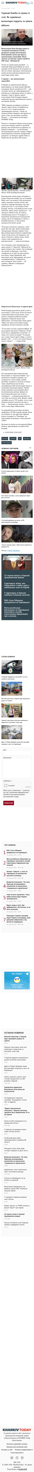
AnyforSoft (22, 1469)
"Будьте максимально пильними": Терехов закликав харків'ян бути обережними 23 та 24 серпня (16, 1111)
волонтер (4, 438)
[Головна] (16, 3)
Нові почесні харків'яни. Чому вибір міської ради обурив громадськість (18, 896)
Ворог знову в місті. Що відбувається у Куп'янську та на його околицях (18, 907)
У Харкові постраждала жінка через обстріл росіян (15, 1130)
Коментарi (8, 803)
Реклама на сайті (6, 1450)
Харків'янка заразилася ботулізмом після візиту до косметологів (14, 1089)
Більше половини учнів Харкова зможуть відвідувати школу (16, 1224)
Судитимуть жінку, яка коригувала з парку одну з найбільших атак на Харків (16, 585)
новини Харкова (6, 442)
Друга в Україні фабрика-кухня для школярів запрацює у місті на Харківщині (16, 1068)
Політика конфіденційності (24, 1450)
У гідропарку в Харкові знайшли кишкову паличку (17, 593)
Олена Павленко (13, 550)
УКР (15, 1462)
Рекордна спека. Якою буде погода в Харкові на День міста (16, 1149)
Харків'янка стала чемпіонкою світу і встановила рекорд (15, 1170)
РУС (28, 3)
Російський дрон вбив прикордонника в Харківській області (15, 1140)
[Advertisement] (17, 158)
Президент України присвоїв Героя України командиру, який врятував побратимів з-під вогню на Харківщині (18, 919)
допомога (12, 438)
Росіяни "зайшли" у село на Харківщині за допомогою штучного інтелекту (17, 873)
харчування (27, 438)
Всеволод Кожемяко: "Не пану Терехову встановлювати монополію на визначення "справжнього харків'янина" (18, 885)
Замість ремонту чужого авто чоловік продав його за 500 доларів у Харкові (15, 1079)
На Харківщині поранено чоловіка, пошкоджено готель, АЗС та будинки (15, 1100)
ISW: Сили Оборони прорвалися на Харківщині (17, 601)
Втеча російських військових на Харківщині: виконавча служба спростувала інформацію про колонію (16, 611)
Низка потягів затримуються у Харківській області (15, 1122)
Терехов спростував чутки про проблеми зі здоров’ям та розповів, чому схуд (15, 1049)
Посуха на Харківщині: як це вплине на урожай (14, 1179)
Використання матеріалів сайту (17, 1447)
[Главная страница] (17, 1430)
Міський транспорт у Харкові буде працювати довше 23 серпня (15, 1038)
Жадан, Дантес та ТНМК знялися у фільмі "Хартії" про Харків (17, 1206)
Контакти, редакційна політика (17, 1444)
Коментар (7, 757)
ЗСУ (20, 438)
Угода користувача (17, 1453)
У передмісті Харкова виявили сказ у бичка (15, 1198)
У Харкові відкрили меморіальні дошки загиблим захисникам (16, 1059)
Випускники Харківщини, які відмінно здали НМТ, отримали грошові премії (15, 1188)
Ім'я (4, 750)
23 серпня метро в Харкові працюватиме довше (17, 576)
